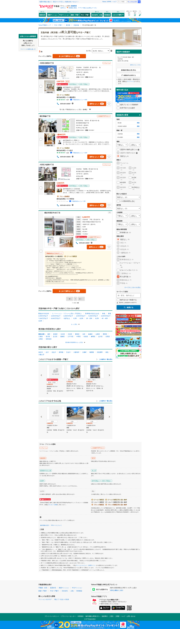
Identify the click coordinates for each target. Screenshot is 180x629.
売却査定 (107, 15)
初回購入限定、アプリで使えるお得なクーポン (83, 8)
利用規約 (81, 616)
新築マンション (53, 15)
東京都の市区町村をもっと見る (74, 342)
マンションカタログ (45, 599)
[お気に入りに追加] (109, 103)
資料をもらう (96, 103)
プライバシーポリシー (52, 616)
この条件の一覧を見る (105, 359)
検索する (130, 307)
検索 (139, 1)
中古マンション (64, 15)
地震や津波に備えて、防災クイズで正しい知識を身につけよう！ (59, 2)
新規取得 (74, 6)
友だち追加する (102, 589)
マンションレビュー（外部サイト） (86, 565)
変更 (138, 123)
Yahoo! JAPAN (106, 1)
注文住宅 (95, 15)
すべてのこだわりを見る (132, 287)
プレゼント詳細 (52, 504)
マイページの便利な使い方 (28, 49)
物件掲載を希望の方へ (93, 616)
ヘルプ (114, 1)
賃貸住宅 (42, 15)
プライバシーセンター (68, 616)
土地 (100, 15)
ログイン (63, 8)
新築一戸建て (75, 15)
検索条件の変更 (122, 115)
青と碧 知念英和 (132, 1)
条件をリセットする (135, 65)
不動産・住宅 (42, 588)
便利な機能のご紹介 (116, 590)
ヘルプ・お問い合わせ (128, 616)
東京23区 (41, 334)
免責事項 (105, 616)
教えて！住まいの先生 (61, 599)
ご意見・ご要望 (114, 616)
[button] (41, 368)
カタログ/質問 (117, 15)
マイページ (130, 81)
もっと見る (74, 324)
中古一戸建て (85, 15)
